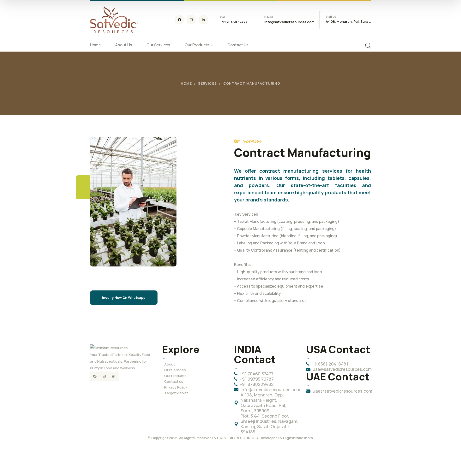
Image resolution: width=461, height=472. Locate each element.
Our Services (175, 369)
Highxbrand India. (298, 437)
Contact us (173, 381)
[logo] (114, 19)
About (169, 364)
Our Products (175, 375)
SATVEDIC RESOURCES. (238, 437)
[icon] (179, 19)
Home (186, 83)
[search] (368, 45)
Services (207, 83)
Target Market (176, 392)
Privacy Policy (175, 387)
